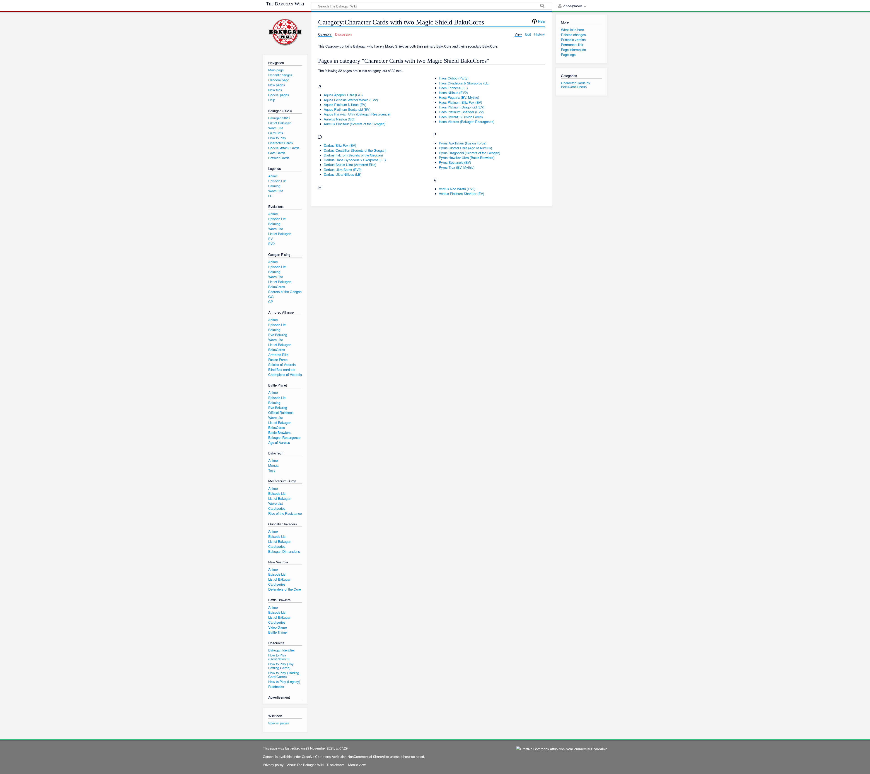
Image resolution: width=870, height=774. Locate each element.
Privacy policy (273, 764)
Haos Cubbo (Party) (454, 78)
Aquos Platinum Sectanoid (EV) (347, 109)
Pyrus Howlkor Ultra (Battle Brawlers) (466, 157)
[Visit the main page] (285, 32)
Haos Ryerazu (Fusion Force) (461, 116)
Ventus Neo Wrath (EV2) (457, 188)
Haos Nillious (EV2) (453, 92)
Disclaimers (336, 764)
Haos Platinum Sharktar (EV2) (461, 111)
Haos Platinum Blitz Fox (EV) (460, 102)
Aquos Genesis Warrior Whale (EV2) (351, 99)
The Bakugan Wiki (285, 4)
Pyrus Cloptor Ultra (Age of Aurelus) (465, 147)
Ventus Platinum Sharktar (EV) (461, 193)
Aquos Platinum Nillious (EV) (345, 104)
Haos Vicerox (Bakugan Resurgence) (466, 121)
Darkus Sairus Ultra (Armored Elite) (350, 164)
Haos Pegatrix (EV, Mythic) (459, 97)
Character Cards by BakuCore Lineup (575, 84)
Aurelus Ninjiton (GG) (339, 119)
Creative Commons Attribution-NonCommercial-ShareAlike (345, 756)
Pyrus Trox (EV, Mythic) (456, 167)
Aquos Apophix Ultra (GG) (343, 94)
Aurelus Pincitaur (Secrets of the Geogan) (354, 123)
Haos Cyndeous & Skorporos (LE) (464, 83)
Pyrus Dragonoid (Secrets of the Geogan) (469, 152)
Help (541, 21)
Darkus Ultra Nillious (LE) (342, 174)
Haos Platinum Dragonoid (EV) (461, 107)
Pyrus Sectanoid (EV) (455, 162)
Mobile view (357, 764)
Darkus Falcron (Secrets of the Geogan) (353, 155)
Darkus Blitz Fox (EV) (340, 145)
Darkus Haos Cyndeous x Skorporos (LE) (355, 159)
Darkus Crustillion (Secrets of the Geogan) (355, 150)
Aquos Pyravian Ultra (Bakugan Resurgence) (357, 114)
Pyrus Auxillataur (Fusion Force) (462, 143)
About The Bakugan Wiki (305, 764)
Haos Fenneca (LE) (453, 87)
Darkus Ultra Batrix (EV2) (343, 169)
